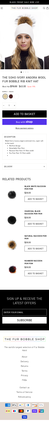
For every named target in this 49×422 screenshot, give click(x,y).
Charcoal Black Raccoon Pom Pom (33, 212)
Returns (24, 366)
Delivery (8, 166)
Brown (11, 96)
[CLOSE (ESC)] (1, 66)
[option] (24, 40)
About (24, 356)
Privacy (24, 375)
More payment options (24, 128)
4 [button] (28, 72)
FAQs (24, 380)
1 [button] (21, 72)
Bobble (7, 91)
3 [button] (26, 72)
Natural (5, 96)
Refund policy (24, 397)
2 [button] (23, 72)
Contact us (24, 387)
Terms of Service (24, 392)
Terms (24, 371)
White (16, 96)
